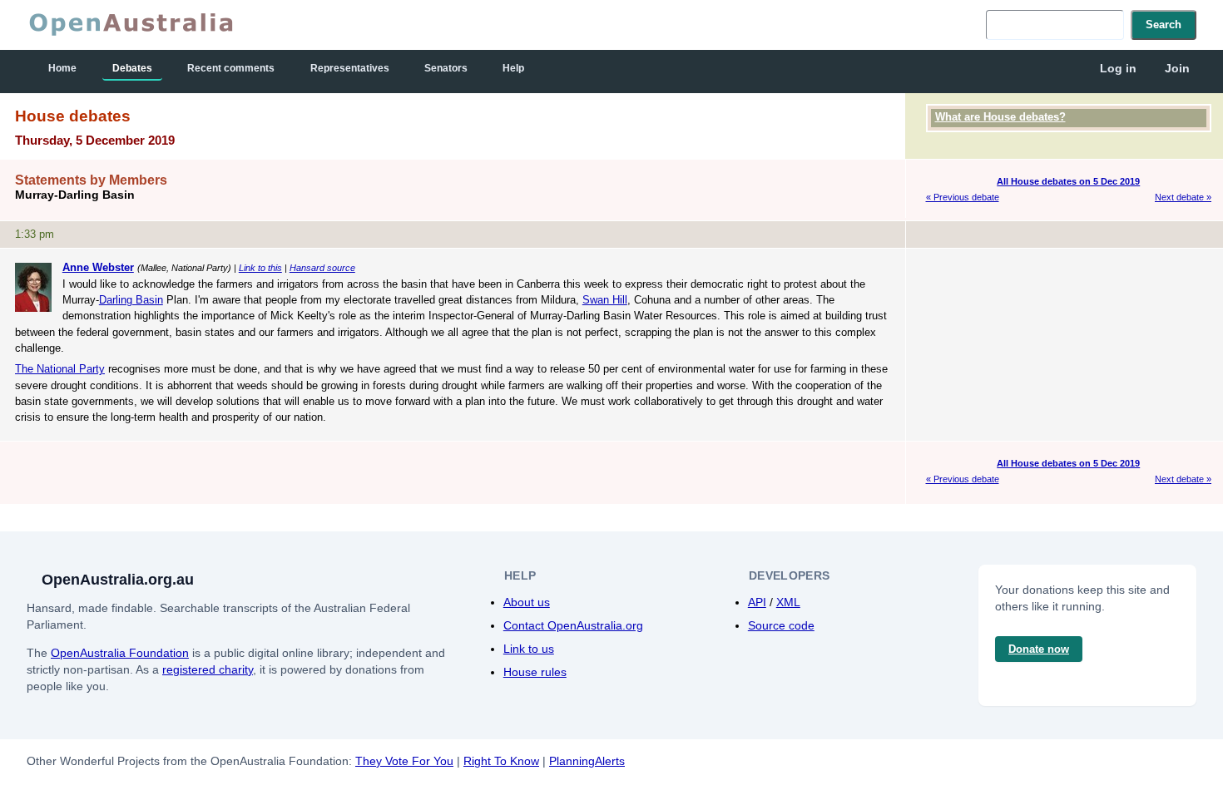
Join (1177, 68)
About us (526, 602)
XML (788, 602)
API (757, 602)
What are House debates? (1000, 117)
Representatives (349, 68)
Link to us (528, 648)
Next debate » (1183, 197)
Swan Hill (604, 300)
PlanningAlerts (587, 761)
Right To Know (501, 761)
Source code (781, 625)
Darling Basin (131, 300)
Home (62, 68)
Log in (1118, 68)
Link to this (260, 268)
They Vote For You (404, 761)
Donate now (1038, 649)
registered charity (207, 669)
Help (513, 68)
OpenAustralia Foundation (120, 652)
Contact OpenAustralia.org (573, 625)
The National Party (60, 369)
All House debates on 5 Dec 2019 (1068, 181)
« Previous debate (962, 197)
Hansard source (322, 268)
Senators (446, 68)
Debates (132, 68)
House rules (535, 672)
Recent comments (231, 68)
